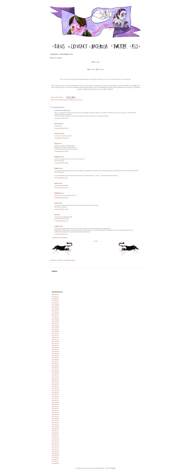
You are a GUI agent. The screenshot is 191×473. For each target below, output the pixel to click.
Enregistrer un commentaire (59, 237)
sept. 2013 (54, 402)
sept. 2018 (54, 327)
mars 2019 (54, 321)
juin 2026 (54, 298)
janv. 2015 (54, 370)
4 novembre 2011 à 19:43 (61, 163)
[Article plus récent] (63, 249)
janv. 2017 (54, 341)
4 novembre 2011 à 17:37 (61, 118)
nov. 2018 (54, 325)
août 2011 (54, 453)
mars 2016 (54, 351)
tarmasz (56, 183)
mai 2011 (54, 459)
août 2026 (54, 294)
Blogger (113, 468)
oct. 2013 (54, 400)
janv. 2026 (54, 309)
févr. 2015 (54, 368)
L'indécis (56, 226)
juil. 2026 (54, 296)
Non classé (76, 99)
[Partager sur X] (71, 97)
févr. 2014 (54, 392)
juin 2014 (54, 384)
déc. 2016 (54, 343)
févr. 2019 (54, 323)
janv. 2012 (54, 443)
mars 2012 (54, 439)
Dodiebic (56, 168)
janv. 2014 (54, 394)
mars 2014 (54, 390)
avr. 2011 (54, 461)
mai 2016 (54, 349)
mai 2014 (54, 386)
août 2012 (54, 429)
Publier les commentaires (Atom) (66, 260)
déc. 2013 (54, 396)
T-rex (81, 99)
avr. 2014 (54, 388)
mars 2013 (54, 414)
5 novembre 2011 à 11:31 (61, 178)
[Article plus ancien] (128, 249)
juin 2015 (54, 361)
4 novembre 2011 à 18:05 (61, 128)
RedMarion (57, 157)
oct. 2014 (54, 376)
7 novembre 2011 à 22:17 (61, 234)
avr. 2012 (54, 437)
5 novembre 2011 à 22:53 (61, 188)
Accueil (95, 241)
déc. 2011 (54, 445)
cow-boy (57, 99)
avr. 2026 (54, 303)
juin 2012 (54, 433)
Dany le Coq (57, 133)
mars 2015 (54, 366)
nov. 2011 (54, 447)
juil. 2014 (54, 382)
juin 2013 (54, 408)
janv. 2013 (54, 418)
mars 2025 (54, 313)
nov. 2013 (54, 398)
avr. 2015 (54, 363)
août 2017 (54, 337)
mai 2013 (54, 410)
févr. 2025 (54, 315)
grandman (62, 99)
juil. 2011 (54, 455)
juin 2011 (54, 457)
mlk (55, 214)
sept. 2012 (54, 427)
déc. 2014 (54, 372)
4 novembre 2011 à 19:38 (61, 151)
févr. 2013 (54, 416)
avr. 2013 (54, 412)
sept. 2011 (54, 451)
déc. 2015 (54, 355)
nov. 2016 (54, 345)
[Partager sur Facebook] (73, 97)
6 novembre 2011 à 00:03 (61, 197)
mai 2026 (54, 300)
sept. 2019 (54, 319)
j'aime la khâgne (69, 99)
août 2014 (54, 380)
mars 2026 (54, 305)
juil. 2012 (54, 431)
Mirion (57, 97)
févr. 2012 (54, 441)
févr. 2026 (54, 307)
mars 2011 (54, 463)
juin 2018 (54, 329)
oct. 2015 (54, 357)
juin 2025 (54, 311)
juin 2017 (54, 339)
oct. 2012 (54, 424)
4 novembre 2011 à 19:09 (61, 138)
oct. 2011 (54, 449)
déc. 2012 (54, 420)
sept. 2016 (54, 347)
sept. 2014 (54, 378)
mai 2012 (54, 435)
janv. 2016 (54, 353)
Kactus (56, 143)
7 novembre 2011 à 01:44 (61, 221)
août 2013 (54, 404)
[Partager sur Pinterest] (75, 97)
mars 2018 (54, 331)
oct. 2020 (54, 317)
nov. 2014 (54, 374)
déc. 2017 (54, 335)
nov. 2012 (54, 422)
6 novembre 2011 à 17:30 (61, 209)
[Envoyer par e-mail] (67, 97)
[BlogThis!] (69, 97)
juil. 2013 (54, 406)
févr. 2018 (54, 333)
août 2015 (54, 359)
